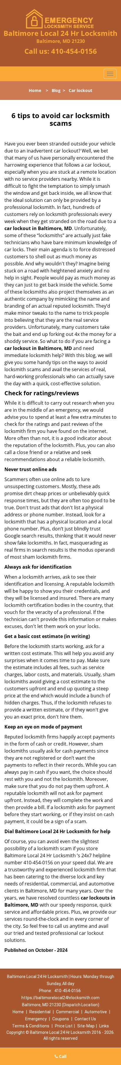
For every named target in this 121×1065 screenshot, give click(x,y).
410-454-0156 (74, 51)
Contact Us (85, 1019)
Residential (40, 1011)
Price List (64, 1026)
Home (35, 90)
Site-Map (86, 1026)
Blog (56, 90)
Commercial (67, 1011)
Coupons (60, 1019)
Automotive (96, 1011)
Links (104, 1026)
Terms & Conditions (30, 1026)
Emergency (36, 1019)
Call (62, 1056)
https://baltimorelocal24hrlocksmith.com (60, 997)
